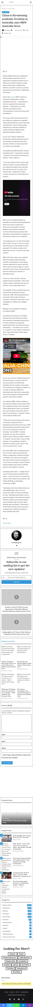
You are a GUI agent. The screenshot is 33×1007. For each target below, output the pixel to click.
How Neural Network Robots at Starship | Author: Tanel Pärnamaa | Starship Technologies (22, 860)
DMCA (17, 992)
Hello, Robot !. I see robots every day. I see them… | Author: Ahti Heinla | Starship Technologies (22, 846)
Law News (6, 919)
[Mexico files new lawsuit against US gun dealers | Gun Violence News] (24, 653)
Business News (7, 905)
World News (11, 8)
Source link (6, 523)
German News (7, 931)
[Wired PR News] (12, 2)
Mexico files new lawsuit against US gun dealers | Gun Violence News (24, 664)
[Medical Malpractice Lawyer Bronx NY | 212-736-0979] (6, 838)
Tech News (6, 914)
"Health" (5, 928)
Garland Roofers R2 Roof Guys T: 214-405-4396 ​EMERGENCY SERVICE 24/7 (22, 874)
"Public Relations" (8, 934)
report (13, 97)
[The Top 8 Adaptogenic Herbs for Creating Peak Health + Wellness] (6, 887)
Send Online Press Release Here (16, 995)
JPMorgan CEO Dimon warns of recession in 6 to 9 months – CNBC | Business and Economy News (8, 692)
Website (3, 748)
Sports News (6, 916)
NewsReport (7, 30)
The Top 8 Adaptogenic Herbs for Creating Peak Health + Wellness (20, 883)
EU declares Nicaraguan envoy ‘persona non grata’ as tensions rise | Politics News (24, 692)
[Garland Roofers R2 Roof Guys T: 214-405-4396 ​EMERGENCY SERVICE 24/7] (6, 875)
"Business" (6, 925)
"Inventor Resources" (9, 937)
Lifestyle (5, 911)
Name (3, 734)
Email (3, 741)
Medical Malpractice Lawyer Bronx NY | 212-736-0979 (22, 836)
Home (5, 8)
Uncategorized (7, 922)
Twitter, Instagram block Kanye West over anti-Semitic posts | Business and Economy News (8, 665)
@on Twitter (5, 978)
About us (11, 992)
